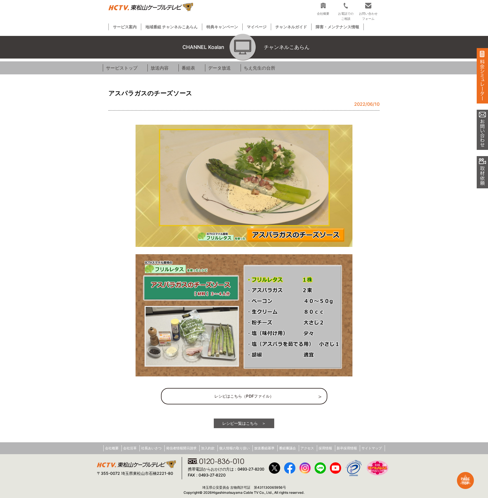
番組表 (188, 68)
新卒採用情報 (347, 448)
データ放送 (219, 68)
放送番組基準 (264, 448)
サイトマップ (371, 448)
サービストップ (122, 68)
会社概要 (112, 448)
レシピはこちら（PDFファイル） (244, 396)
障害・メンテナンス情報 (337, 26)
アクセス (307, 448)
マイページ (257, 26)
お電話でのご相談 (346, 16)
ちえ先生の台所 (259, 68)
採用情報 (325, 448)
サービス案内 (125, 26)
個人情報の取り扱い (234, 448)
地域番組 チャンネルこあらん (171, 26)
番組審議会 (287, 448)
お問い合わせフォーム (368, 16)
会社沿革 (130, 448)
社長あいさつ (151, 448)
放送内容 (160, 68)
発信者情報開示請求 (181, 448)
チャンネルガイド (291, 26)
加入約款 (208, 448)
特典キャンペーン (222, 26)
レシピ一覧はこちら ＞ (244, 423)
